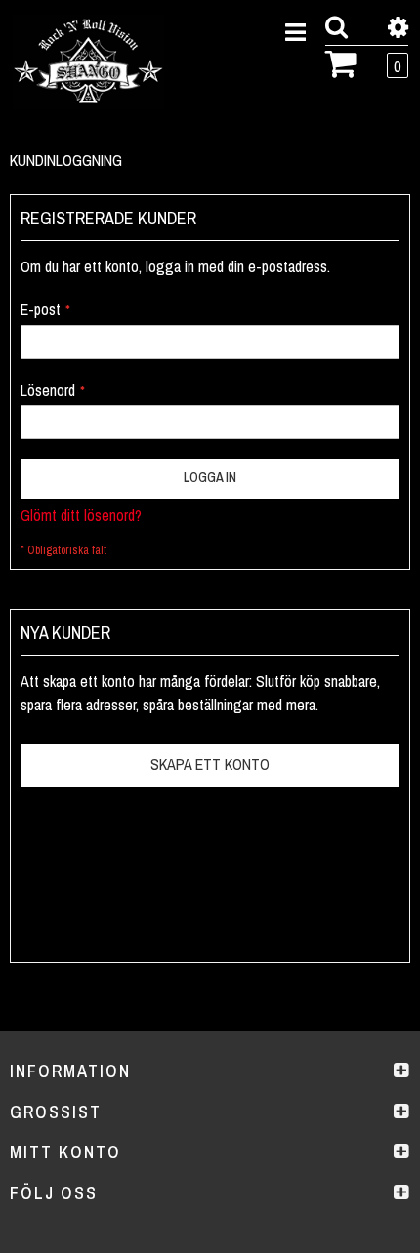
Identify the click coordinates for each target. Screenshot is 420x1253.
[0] (341, 61)
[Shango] (88, 62)
